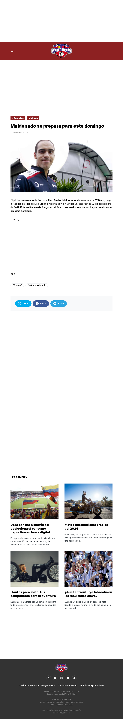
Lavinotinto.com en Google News (37, 685)
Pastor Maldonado (36, 285)
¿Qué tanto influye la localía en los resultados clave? (88, 594)
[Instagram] (61, 678)
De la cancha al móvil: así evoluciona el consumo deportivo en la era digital (30, 528)
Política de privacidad (92, 685)
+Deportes (18, 118)
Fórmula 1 (17, 285)
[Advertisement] (61, 21)
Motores (33, 118)
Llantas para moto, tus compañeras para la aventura (33, 594)
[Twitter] (48, 678)
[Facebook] (55, 678)
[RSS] (74, 678)
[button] (12, 51)
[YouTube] (68, 678)
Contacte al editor (67, 685)
